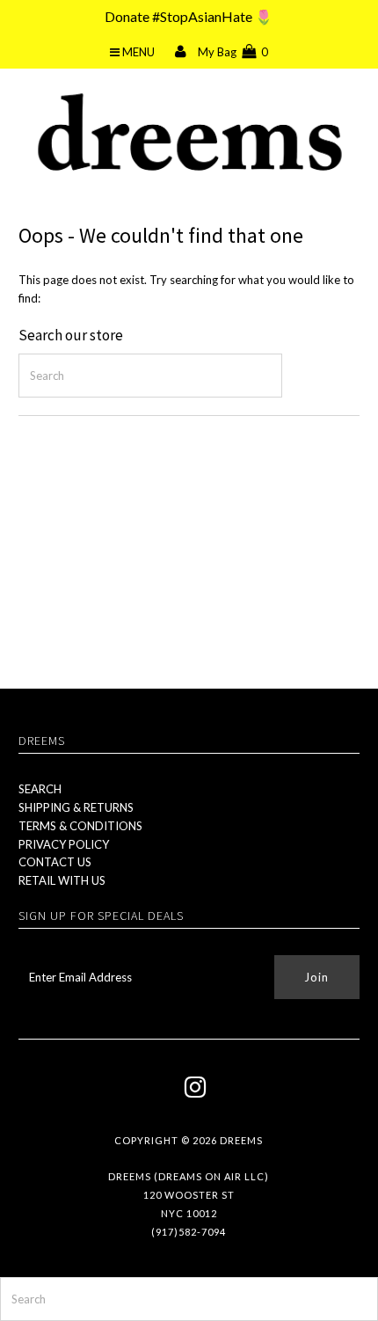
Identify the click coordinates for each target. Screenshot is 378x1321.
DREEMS (241, 1140)
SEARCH (40, 789)
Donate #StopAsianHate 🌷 (189, 16)
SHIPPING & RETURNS (76, 807)
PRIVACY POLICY (63, 844)
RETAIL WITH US (61, 880)
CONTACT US (54, 862)
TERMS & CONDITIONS (80, 826)
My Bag (233, 52)
